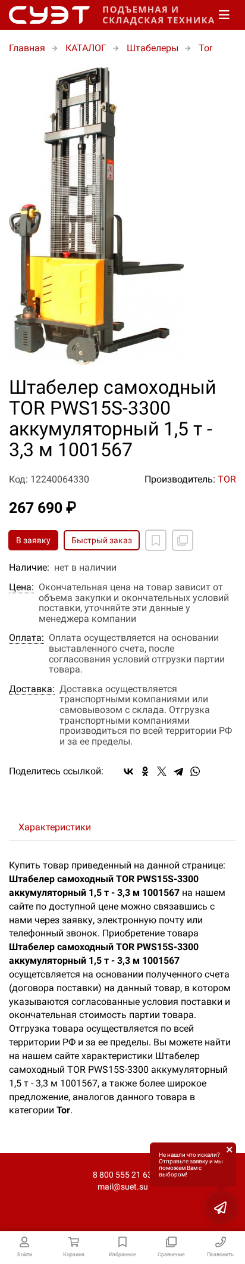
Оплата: (26, 638)
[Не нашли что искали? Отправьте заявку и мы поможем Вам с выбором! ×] (221, 1207)
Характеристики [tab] (54, 827)
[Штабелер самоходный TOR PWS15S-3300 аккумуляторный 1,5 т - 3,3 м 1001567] (122, 216)
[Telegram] (178, 771)
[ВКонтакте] (128, 771)
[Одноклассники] (145, 771)
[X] (162, 771)
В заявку (33, 540)
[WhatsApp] (195, 771)
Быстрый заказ (101, 540)
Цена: (21, 587)
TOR (227, 479)
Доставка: (32, 689)
